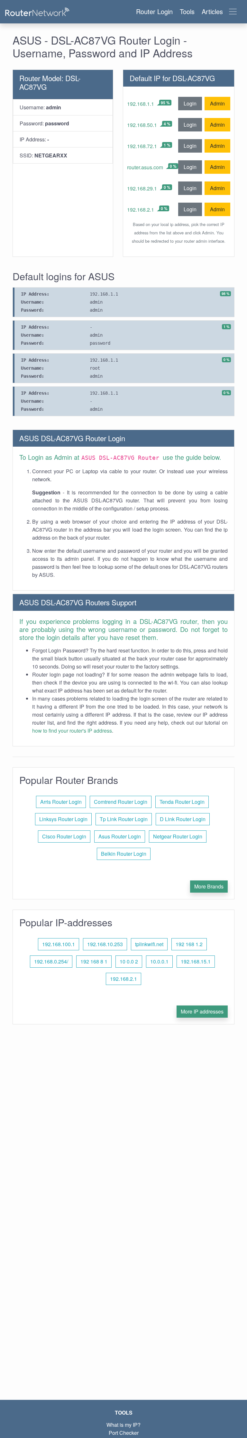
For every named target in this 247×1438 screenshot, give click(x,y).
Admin (217, 103)
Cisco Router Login (64, 836)
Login (190, 103)
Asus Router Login (119, 836)
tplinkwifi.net (149, 944)
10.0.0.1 (159, 961)
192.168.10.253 (105, 944)
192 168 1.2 (189, 944)
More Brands (209, 886)
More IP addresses (202, 1011)
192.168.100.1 (58, 944)
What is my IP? (123, 1424)
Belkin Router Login (123, 853)
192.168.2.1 (140, 209)
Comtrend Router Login (120, 801)
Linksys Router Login (63, 819)
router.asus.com (145, 167)
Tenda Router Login (182, 801)
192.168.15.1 (196, 961)
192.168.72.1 (142, 146)
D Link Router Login (183, 819)
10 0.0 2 (129, 961)
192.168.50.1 (142, 125)
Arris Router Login (61, 801)
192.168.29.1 (142, 188)
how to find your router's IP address (72, 730)
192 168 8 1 (93, 961)
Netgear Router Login (177, 836)
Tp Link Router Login (124, 819)
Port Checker (124, 1432)
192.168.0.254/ (51, 961)
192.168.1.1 (140, 103)
